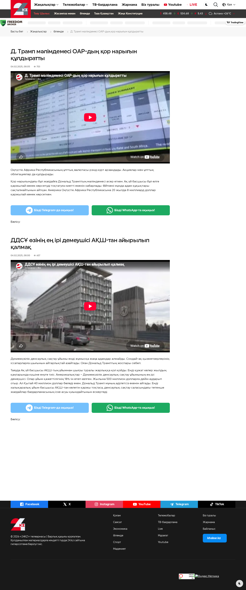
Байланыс (209, 529)
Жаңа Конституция (130, 13)
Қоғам (117, 515)
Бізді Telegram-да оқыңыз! (54, 210)
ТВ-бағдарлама (104, 4)
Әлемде (85, 13)
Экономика (120, 529)
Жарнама (129, 4)
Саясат (117, 522)
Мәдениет (119, 549)
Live (160, 529)
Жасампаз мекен (64, 13)
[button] (216, 5)
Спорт (117, 542)
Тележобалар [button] (74, 4)
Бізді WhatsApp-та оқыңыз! (134, 210)
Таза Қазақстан (104, 13)
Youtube (175, 4)
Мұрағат (163, 535)
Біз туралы (150, 4)
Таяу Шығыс (42, 13)
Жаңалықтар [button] (44, 4)
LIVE (193, 4)
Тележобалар (166, 515)
